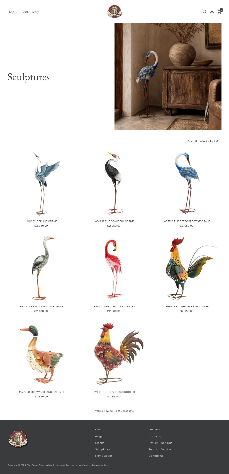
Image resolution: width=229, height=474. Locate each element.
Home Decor (103, 455)
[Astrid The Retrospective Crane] (187, 182)
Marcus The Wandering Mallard (41, 392)
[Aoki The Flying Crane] (42, 182)
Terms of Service (160, 449)
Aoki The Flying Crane (41, 221)
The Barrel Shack (36, 465)
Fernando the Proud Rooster (187, 306)
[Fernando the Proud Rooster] (187, 268)
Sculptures (102, 449)
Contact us (156, 455)
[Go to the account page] (212, 11)
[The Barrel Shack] (114, 12)
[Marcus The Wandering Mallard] (42, 353)
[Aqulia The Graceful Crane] (114, 182)
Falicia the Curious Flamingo (114, 306)
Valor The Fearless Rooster (114, 392)
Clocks (99, 443)
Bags (99, 436)
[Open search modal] (204, 11)
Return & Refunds (160, 443)
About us (155, 436)
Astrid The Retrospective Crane (187, 221)
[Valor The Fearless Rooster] (114, 353)
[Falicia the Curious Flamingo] (114, 268)
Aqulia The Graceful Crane (114, 221)
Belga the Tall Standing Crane (41, 306)
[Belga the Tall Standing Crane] (42, 268)
